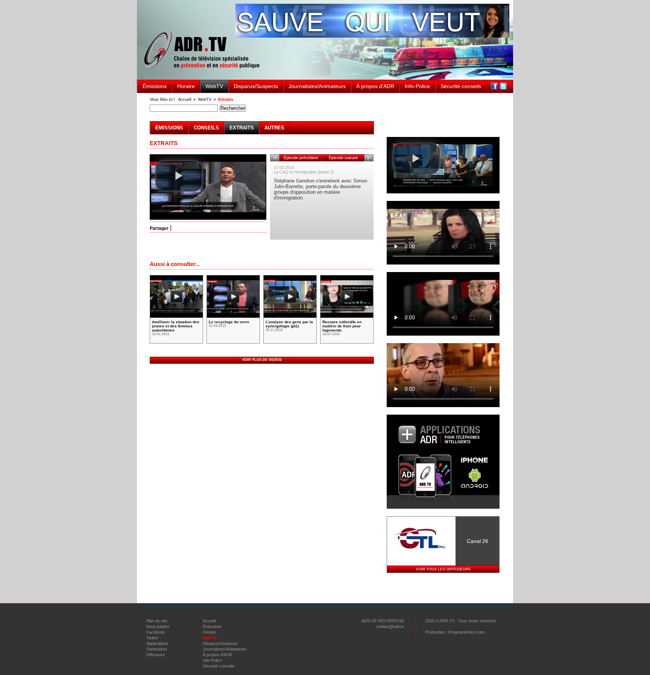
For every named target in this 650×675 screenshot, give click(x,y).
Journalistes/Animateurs (317, 86)
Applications (157, 643)
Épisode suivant (343, 157)
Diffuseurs (155, 654)
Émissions (155, 86)
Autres (274, 128)
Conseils (206, 128)
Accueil (184, 99)
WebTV (214, 86)
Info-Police (417, 86)
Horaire (186, 86)
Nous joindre (157, 626)
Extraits (225, 99)
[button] (179, 176)
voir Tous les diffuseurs (443, 569)
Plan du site (156, 621)
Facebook (155, 632)
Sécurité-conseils (460, 86)
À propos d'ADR (375, 86)
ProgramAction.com (466, 632)
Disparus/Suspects (256, 86)
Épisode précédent (301, 157)
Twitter (152, 637)
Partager (159, 228)
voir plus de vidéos (262, 360)
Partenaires (156, 649)
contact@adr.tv (390, 626)
